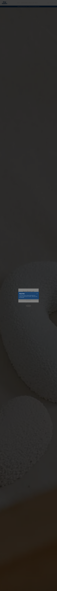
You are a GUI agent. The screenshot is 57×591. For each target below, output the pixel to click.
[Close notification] (37, 293)
